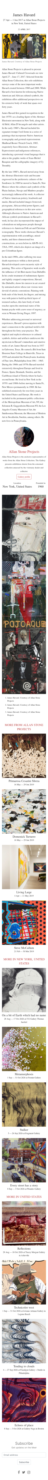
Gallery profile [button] (24, 476)
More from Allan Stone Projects (24, 727)
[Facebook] (19, 1472)
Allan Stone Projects (24, 451)
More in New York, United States (24, 961)
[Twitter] (23, 1472)
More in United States (24, 1197)
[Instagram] (28, 1472)
